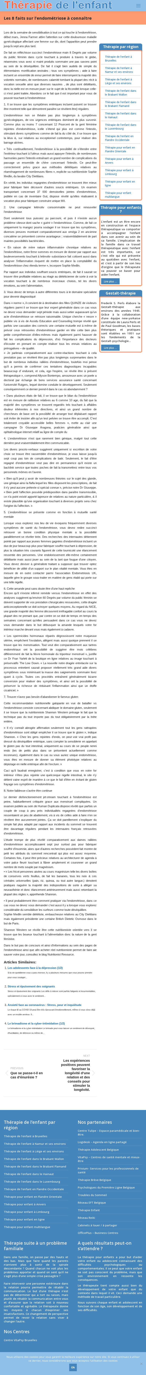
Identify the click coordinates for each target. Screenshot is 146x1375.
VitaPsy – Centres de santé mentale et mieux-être (109, 1159)
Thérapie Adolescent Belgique (98, 1149)
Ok (73, 1367)
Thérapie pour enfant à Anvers (119, 160)
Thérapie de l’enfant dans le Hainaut (120, 115)
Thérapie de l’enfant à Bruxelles (118, 58)
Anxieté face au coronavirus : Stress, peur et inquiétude (44, 1005)
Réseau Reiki (86, 1218)
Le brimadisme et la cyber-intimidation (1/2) (36, 1023)
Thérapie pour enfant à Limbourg (119, 172)
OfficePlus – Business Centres (98, 1233)
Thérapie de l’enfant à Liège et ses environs (118, 81)
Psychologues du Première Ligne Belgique (106, 1187)
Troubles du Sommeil (92, 1195)
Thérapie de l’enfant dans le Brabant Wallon (120, 92)
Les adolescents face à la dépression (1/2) (35, 967)
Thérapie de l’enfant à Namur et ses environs (119, 70)
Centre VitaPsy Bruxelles (20, 1340)
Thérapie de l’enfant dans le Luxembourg (120, 126)
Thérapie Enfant (89, 1210)
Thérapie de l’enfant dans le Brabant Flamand (120, 104)
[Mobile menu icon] (138, 5)
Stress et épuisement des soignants (31, 986)
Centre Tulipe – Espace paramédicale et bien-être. (109, 1132)
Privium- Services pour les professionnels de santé (108, 1170)
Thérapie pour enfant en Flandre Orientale (120, 149)
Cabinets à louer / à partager (97, 1225)
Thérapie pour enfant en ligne (120, 183)
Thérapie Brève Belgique (94, 1180)
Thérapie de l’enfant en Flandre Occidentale (119, 138)
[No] (141, 1364)
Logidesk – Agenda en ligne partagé (102, 1142)
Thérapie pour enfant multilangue (118, 194)
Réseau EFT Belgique (92, 1202)
